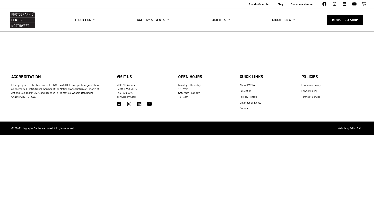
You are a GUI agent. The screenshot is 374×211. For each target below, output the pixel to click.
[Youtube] (354, 4)
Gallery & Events (151, 20)
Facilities (218, 20)
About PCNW (281, 20)
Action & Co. (356, 128)
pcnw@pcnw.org (126, 96)
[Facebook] (324, 4)
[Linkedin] (344, 4)
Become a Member (302, 4)
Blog (280, 4)
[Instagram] (334, 4)
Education (83, 20)
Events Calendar (259, 4)
